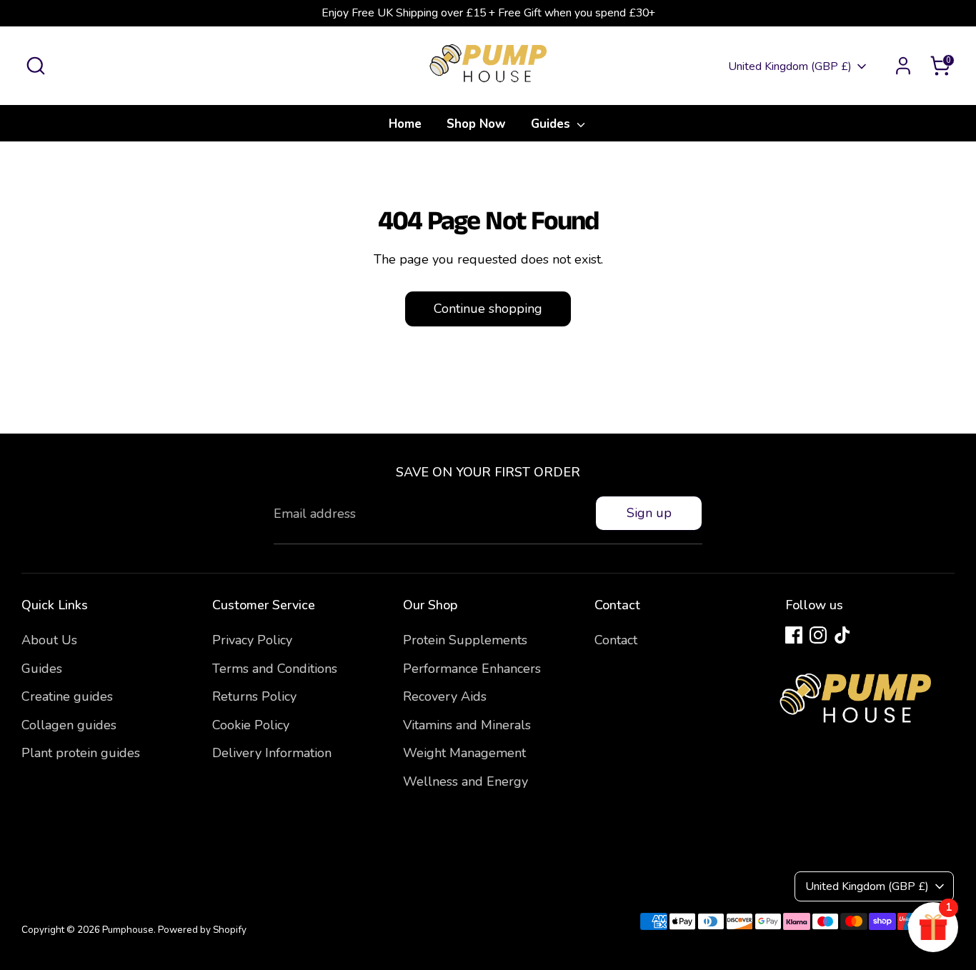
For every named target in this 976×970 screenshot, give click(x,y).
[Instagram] (818, 635)
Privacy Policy (252, 640)
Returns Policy (254, 696)
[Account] (903, 65)
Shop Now (476, 124)
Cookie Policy (250, 725)
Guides (552, 124)
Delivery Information (272, 752)
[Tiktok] (842, 635)
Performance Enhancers (472, 668)
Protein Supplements (465, 640)
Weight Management (464, 752)
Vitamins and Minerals (467, 725)
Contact (615, 640)
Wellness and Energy (465, 781)
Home (405, 124)
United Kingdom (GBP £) (790, 66)
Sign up (649, 512)
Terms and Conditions (274, 668)
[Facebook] (793, 635)
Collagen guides (68, 725)
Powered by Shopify (202, 929)
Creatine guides (67, 696)
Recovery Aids (445, 696)
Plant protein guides (80, 752)
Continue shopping (488, 308)
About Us (49, 640)
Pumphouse (128, 929)
